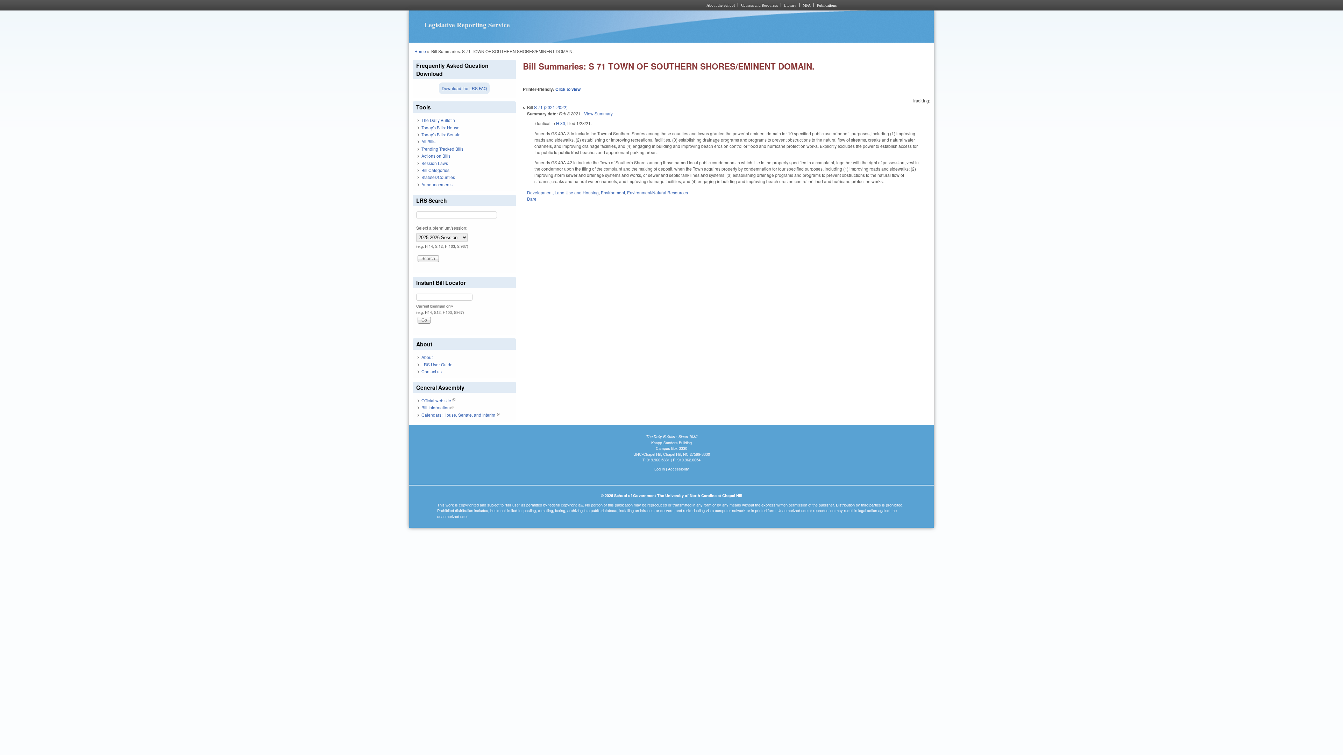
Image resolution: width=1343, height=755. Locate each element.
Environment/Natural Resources (657, 192)
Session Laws (434, 163)
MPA (807, 5)
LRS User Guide (437, 364)
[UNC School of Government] (579, 5)
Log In (659, 469)
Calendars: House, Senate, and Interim (460, 415)
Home (420, 51)
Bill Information (437, 407)
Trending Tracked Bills (442, 149)
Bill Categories (435, 170)
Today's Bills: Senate (441, 134)
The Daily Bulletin (438, 120)
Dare (532, 199)
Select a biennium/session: (441, 228)
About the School (720, 5)
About (427, 357)
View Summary (598, 113)
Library (790, 5)
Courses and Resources (759, 5)
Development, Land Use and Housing (563, 192)
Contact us (431, 371)
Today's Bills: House (440, 127)
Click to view (568, 89)
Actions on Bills (435, 156)
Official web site (438, 400)
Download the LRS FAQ (464, 88)
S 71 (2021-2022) (551, 107)
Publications (827, 5)
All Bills (428, 141)
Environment (613, 192)
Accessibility (678, 469)
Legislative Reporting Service (467, 25)
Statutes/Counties (438, 177)
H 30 (560, 123)
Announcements (437, 184)
